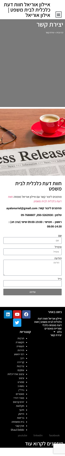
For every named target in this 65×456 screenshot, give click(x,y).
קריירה (20, 362)
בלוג (59, 331)
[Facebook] (26, 314)
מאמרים (20, 394)
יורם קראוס (18, 402)
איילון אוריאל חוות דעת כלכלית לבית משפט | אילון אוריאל (27, 9)
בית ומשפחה (18, 422)
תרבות (21, 338)
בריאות (20, 418)
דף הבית (59, 32)
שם (60, 235)
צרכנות (20, 366)
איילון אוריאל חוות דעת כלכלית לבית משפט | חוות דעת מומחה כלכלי (48, 322)
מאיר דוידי (19, 398)
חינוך (21, 410)
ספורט (21, 382)
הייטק (21, 414)
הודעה (58, 258)
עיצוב (21, 378)
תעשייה (20, 346)
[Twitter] (17, 323)
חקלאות (20, 406)
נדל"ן (21, 390)
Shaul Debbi (17, 429)
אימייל (58, 246)
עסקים (21, 370)
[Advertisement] (32, 71)
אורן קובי (19, 426)
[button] (59, 14)
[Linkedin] (8, 314)
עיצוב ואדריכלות (16, 374)
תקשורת (20, 342)
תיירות (21, 350)
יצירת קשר (56, 335)
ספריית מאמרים (53, 328)
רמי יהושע (19, 354)
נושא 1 (21, 386)
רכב (22, 358)
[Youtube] (17, 314)
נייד (60, 278)
